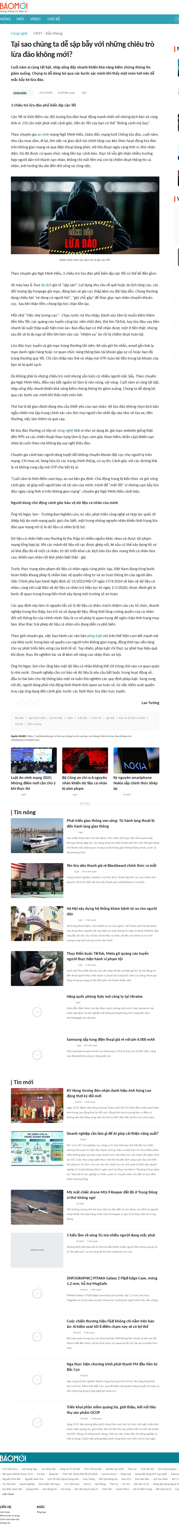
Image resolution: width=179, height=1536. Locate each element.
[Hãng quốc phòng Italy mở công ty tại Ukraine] (37, 1011)
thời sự (114, 1484)
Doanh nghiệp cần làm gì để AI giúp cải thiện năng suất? (112, 1134)
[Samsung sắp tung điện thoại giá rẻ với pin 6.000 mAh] (37, 1054)
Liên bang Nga (29, 1469)
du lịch (46, 285)
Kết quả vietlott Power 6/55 (17, 1474)
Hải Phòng (100, 1484)
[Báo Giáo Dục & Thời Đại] (69, 872)
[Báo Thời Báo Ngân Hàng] (72, 1139)
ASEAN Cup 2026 (115, 1469)
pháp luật (94, 636)
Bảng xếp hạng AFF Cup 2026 (151, 1474)
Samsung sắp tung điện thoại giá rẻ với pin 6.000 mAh (111, 1040)
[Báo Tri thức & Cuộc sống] (72, 1290)
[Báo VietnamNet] (66, 795)
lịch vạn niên (160, 1479)
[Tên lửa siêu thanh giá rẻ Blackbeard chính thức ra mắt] (37, 880)
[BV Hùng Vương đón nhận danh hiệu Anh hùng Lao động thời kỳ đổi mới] (37, 1105)
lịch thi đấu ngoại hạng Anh (63, 1479)
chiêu (70, 718)
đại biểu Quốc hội (12, 1489)
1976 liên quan (89, 872)
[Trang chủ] (13, 7)
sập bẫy (110, 718)
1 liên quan (90, 965)
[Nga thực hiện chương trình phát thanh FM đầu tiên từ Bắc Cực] (37, 1379)
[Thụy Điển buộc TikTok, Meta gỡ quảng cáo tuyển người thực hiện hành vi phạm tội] (37, 968)
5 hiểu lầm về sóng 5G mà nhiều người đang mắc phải (111, 1235)
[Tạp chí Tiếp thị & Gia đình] (69, 1333)
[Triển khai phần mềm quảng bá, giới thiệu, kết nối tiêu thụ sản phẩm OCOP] (37, 1422)
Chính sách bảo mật (9, 1519)
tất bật (19, 724)
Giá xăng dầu (48, 1469)
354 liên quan (90, 1045)
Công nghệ (19, 34)
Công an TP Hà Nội (70, 1469)
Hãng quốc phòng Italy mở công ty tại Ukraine (105, 997)
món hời (96, 718)
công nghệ (65, 431)
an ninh (43, 135)
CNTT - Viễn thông (48, 34)
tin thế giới (8, 1484)
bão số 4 (126, 1479)
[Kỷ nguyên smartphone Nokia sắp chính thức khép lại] (136, 760)
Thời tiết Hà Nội (93, 1469)
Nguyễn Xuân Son (34, 1479)
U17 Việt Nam (72, 1484)
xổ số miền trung (142, 1489)
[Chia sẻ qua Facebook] (14, 703)
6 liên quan (89, 1102)
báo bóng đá (50, 1489)
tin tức (126, 1484)
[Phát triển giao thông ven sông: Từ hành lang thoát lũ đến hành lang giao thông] (37, 835)
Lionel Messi (122, 1489)
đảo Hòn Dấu (142, 1479)
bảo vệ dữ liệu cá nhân (132, 718)
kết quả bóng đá (108, 1479)
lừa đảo (19, 718)
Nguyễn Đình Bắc (11, 1479)
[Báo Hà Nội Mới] (71, 832)
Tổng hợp (41, 1512)
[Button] (30, 93)
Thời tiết (107, 1489)
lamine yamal (109, 1474)
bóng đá (53, 1474)
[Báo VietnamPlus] (72, 1376)
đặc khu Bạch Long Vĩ (86, 1489)
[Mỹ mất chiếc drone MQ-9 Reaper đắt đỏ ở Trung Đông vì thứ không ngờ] (37, 1207)
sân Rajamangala (167, 1469)
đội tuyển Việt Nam (49, 1484)
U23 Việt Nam (10, 1469)
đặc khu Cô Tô (141, 1484)
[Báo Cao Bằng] (72, 1419)
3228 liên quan (66, 92)
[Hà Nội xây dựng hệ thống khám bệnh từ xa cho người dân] (37, 923)
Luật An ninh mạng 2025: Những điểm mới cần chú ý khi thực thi (33, 783)
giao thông (89, 1479)
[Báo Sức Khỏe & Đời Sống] (20, 93)
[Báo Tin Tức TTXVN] (70, 1002)
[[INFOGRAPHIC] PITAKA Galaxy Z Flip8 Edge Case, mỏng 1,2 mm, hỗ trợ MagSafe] (37, 1293)
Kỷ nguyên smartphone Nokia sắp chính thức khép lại (136, 783)
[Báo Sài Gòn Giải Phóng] (71, 965)
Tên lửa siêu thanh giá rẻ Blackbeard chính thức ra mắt (111, 866)
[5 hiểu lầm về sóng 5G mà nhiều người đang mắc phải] (37, 1250)
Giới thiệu (5, 1512)
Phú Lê (87, 1484)
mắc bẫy (82, 718)
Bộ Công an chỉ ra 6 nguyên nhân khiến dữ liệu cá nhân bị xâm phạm (84, 783)
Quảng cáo (5, 1523)
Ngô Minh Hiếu (37, 718)
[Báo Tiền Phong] (71, 920)
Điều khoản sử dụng (9, 1516)
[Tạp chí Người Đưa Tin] (117, 795)
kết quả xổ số (163, 1489)
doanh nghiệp (27, 1484)
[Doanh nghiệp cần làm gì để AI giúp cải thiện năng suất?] (37, 1148)
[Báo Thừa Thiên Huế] (15, 795)
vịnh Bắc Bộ (147, 1469)
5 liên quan (90, 920)
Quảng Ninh (32, 1489)
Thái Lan (132, 1469)
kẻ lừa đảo (56, 718)
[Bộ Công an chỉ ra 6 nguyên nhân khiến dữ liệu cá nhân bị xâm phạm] (85, 760)
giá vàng (66, 1489)
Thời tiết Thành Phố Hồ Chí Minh (79, 1474)
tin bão (41, 1474)
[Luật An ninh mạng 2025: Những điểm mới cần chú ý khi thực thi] (34, 760)
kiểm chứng (34, 724)
